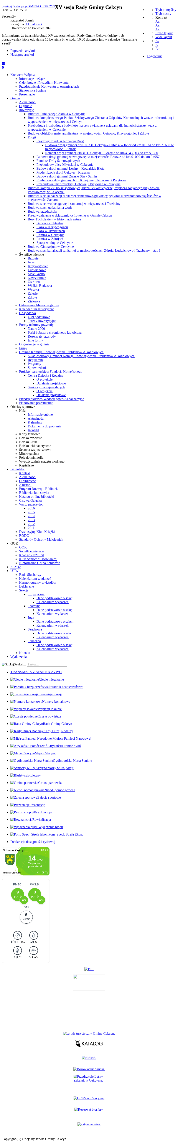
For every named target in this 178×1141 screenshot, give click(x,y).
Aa (157, 21)
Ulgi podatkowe (39, 317)
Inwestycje (26, 110)
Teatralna (34, 606)
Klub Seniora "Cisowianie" (38, 559)
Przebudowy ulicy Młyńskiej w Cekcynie (64, 164)
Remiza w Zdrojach (50, 239)
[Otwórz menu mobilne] (3, 63)
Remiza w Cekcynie (50, 235)
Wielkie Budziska (40, 285)
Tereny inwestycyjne (42, 321)
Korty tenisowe (29, 434)
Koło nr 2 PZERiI (31, 555)
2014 (31, 516)
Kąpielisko (26, 465)
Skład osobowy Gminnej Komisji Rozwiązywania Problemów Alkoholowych (81, 356)
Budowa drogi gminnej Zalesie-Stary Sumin (66, 176)
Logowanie (154, 56)
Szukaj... (20, 664)
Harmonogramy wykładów (37, 582)
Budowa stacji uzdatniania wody (50, 207)
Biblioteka (17, 469)
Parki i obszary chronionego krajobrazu (55, 332)
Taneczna (34, 641)
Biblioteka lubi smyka (34, 492)
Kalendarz (35, 422)
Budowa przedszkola (42, 211)
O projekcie (44, 379)
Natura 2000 (36, 328)
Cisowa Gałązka (30, 500)
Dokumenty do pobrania (44, 426)
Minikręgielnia (29, 453)
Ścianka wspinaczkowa (35, 449)
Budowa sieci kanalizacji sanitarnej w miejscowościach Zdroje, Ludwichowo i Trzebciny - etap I (94, 250)
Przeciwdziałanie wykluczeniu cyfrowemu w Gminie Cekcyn (70, 215)
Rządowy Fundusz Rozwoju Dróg (60, 141)
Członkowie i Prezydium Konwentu (44, 82)
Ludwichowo (37, 270)
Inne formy (35, 340)
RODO (24, 535)
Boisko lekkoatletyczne (35, 446)
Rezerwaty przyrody (42, 336)
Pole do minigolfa (31, 457)
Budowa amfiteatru (49, 223)
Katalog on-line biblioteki (36, 496)
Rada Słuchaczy (30, 574)
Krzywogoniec (38, 266)
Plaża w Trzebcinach (50, 231)
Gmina (15, 98)
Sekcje (23, 590)
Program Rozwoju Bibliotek (38, 489)
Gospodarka (27, 313)
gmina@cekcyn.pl (15, 6)
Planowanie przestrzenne (36, 403)
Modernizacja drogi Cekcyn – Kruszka (63, 172)
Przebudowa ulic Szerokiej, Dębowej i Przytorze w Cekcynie (78, 184)
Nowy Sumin (37, 278)
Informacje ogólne (40, 414)
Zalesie (33, 293)
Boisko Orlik (28, 442)
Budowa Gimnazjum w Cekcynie (51, 246)
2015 (31, 512)
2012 (31, 524)
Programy (34, 364)
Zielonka (34, 301)
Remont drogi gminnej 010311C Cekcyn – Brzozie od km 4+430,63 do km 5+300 (101, 153)
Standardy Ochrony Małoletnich (41, 539)
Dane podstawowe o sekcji (54, 598)
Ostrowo (34, 282)
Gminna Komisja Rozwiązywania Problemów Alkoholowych (61, 352)
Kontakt (33, 430)
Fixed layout (164, 33)
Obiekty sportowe (22, 407)
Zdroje (32, 297)
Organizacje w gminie (34, 344)
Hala (22, 410)
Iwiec (31, 262)
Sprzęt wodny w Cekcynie (54, 243)
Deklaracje (26, 586)
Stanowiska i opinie (32, 90)
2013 (31, 520)
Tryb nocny (163, 13)
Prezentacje (27, 94)
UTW (14, 571)
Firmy (23, 348)
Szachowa (35, 629)
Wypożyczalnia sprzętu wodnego (41, 461)
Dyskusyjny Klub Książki (37, 532)
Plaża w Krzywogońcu (52, 227)
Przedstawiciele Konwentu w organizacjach (49, 86)
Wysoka (33, 289)
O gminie (25, 106)
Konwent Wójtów (22, 75)
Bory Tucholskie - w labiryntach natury (55, 219)
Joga (31, 617)
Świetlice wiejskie (31, 254)
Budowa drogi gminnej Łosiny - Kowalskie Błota (70, 168)
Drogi (32, 137)
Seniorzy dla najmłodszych (46, 387)
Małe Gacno (36, 274)
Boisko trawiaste (30, 438)
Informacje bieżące (32, 78)
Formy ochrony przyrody (36, 325)
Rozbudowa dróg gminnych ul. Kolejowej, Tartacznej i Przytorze (81, 180)
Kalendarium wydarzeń (35, 578)
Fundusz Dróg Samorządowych (58, 161)
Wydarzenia (18, 656)
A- (157, 41)
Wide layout (163, 37)
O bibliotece (27, 481)
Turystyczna (36, 594)
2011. (31, 528)
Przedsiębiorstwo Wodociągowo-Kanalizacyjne (51, 399)
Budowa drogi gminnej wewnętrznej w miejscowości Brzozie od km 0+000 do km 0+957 (98, 157)
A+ (157, 49)
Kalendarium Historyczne (36, 309)
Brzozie (33, 258)
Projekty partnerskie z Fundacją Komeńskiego (50, 371)
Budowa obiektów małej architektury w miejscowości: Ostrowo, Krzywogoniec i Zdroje (88, 133)
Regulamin (35, 360)
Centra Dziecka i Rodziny (45, 375)
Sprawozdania (37, 367)
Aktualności (27, 102)
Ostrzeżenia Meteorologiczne (39, 305)
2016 (31, 508)
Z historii (25, 485)
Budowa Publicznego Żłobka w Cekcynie (56, 114)
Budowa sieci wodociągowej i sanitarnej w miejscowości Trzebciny (74, 203)
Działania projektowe (51, 383)
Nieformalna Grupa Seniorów (39, 563)
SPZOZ (15, 567)
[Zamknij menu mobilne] (3, 67)
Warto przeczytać (31, 504)
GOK (14, 543)
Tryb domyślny (165, 9)
